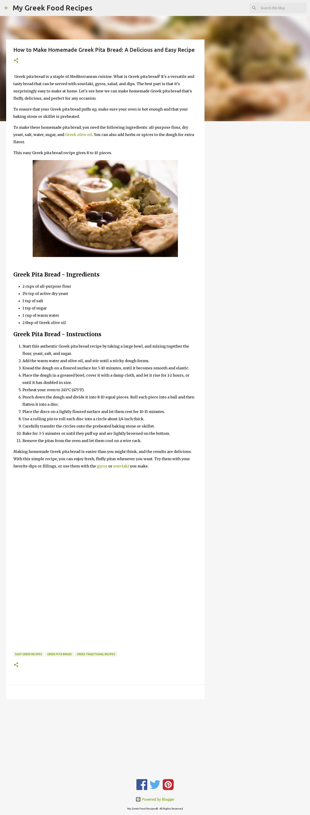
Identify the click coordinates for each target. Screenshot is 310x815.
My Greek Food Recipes (52, 8)
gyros (102, 466)
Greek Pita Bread (59, 654)
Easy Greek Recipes (28, 654)
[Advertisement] (105, 509)
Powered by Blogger (158, 799)
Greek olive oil (78, 134)
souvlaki (121, 466)
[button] (16, 61)
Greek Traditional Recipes (96, 654)
